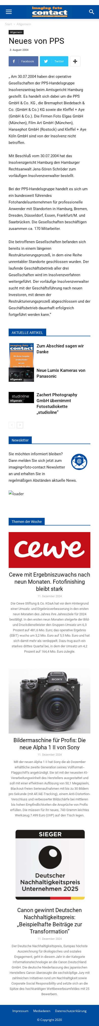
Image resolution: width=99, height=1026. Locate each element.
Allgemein (24, 24)
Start (8, 24)
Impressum (20, 1011)
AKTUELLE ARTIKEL (27, 333)
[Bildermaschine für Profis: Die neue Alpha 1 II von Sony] (49, 698)
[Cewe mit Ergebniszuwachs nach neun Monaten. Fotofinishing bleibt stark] (49, 550)
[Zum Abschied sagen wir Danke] (21, 360)
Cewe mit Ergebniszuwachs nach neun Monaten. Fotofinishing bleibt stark (49, 581)
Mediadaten (41, 1011)
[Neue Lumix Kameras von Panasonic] (21, 375)
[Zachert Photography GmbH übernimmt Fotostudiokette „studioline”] (21, 397)
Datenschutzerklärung (71, 1011)
